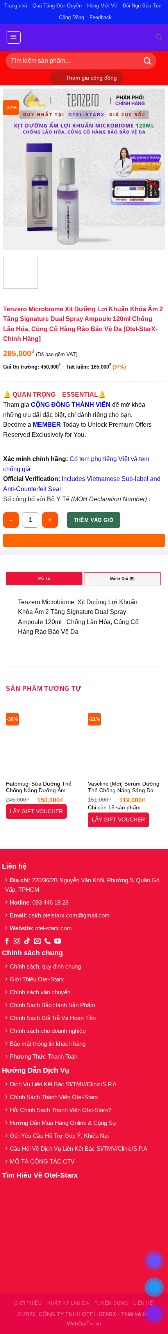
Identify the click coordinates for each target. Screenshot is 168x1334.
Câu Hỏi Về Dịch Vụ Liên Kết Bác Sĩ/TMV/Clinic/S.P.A (79, 1148)
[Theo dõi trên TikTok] (27, 942)
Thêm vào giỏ (94, 520)
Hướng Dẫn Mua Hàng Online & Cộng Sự (63, 1122)
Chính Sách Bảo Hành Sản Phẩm (54, 1005)
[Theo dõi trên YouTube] (57, 942)
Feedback (100, 17)
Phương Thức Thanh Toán (43, 1056)
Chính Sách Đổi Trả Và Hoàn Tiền (53, 1018)
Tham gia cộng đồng (91, 78)
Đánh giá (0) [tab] (122, 578)
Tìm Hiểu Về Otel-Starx (40, 1175)
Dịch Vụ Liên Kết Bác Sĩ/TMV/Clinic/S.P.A (63, 1084)
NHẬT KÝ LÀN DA (68, 1303)
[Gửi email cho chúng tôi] (37, 942)
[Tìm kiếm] (159, 37)
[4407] (84, 540)
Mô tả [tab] (44, 578)
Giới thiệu (28, 1303)
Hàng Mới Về (102, 6)
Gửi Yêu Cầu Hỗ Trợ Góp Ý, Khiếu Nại (59, 1135)
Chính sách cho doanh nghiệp (48, 1030)
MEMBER (47, 424)
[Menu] (14, 37)
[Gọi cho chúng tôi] (47, 942)
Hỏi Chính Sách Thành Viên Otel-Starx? (61, 1110)
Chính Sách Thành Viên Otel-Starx (55, 1097)
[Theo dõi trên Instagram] (17, 942)
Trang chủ (15, 6)
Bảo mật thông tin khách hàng (48, 1043)
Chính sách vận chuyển (40, 992)
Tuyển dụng (111, 1303)
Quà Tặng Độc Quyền (57, 6)
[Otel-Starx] (84, 37)
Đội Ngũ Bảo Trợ (142, 6)
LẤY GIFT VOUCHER (36, 811)
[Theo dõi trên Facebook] (7, 942)
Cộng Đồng (71, 17)
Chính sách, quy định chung (45, 966)
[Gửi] (147, 60)
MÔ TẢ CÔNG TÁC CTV (42, 1161)
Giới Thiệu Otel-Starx (37, 979)
